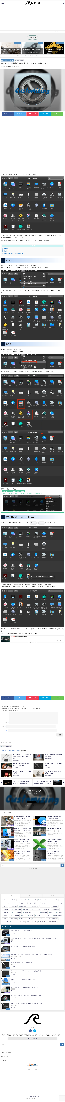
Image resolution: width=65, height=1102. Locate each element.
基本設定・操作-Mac (9, 60)
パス (24, 915)
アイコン (14, 906)
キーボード (32, 899)
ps (36, 912)
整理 (52, 912)
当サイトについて (32, 1038)
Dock (6, 921)
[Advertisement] (32, 18)
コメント (5, 722)
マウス (48, 915)
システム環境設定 (20, 60)
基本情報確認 (53, 921)
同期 (36, 903)
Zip (22, 903)
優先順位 (44, 912)
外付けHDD (27, 912)
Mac (2, 60)
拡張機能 (27, 909)
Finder (22, 921)
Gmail (59, 912)
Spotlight (6, 909)
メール (5, 731)
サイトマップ (28, 1096)
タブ (14, 899)
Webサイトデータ (25, 918)
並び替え (5, 248)
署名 (5, 918)
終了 (5, 906)
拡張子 (55, 906)
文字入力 (44, 903)
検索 (31, 915)
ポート (6, 899)
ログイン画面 (17, 912)
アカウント (43, 899)
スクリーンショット (39, 918)
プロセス (6, 903)
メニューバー (54, 899)
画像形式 (56, 909)
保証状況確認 (24, 906)
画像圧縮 (6, 912)
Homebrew (34, 906)
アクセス (39, 915)
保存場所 (46, 909)
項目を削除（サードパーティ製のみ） (13, 253)
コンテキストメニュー (56, 903)
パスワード (15, 915)
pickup (14, 921)
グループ (14, 918)
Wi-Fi (15, 903)
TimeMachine (32, 921)
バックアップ (17, 909)
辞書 (29, 903)
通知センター (58, 915)
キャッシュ (37, 909)
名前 (4, 726)
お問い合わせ (36, 1096)
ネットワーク (45, 906)
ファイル (42, 921)
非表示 (4, 251)
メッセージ (22, 899)
